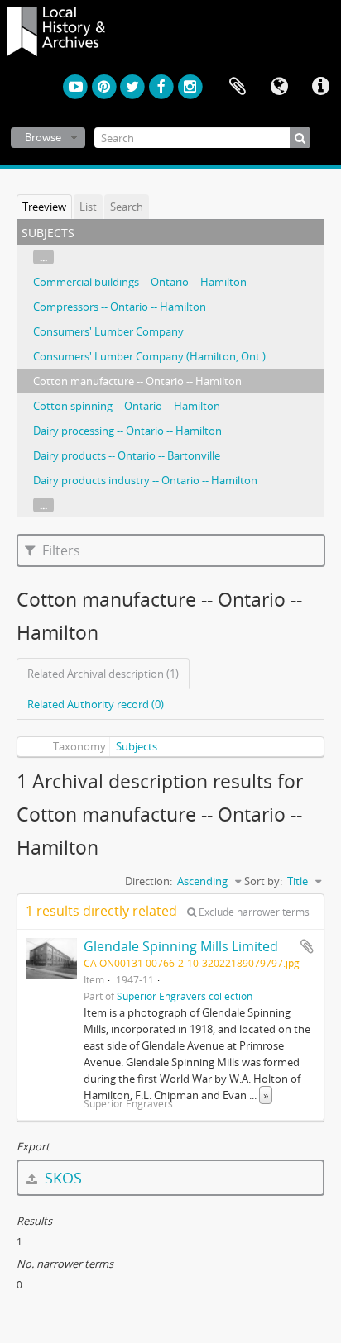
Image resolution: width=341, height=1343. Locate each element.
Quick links (320, 86)
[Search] (300, 137)
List (88, 206)
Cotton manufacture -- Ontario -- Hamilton (137, 381)
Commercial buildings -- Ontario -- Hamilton (140, 281)
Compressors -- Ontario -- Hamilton (119, 306)
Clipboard (237, 86)
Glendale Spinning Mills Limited (181, 946)
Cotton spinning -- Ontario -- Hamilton (126, 405)
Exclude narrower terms (253, 912)
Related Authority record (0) (95, 704)
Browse (43, 137)
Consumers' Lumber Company (108, 331)
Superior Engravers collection (184, 995)
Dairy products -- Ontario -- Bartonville (126, 455)
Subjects (136, 746)
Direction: (148, 881)
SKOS (61, 1178)
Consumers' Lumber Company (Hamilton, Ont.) (149, 356)
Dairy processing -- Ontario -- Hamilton (127, 430)
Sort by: (263, 881)
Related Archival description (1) (103, 673)
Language (279, 86)
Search (126, 206)
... (43, 257)
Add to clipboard (307, 946)
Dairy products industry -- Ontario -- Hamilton (145, 480)
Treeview (44, 206)
